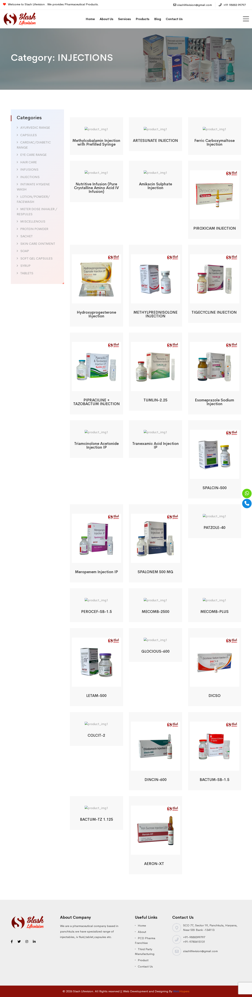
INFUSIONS (29, 169)
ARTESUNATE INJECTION (155, 140)
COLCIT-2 (96, 735)
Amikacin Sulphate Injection (155, 186)
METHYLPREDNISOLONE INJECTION (155, 314)
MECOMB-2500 (155, 611)
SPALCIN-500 (215, 488)
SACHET (26, 236)
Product (143, 960)
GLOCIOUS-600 (155, 651)
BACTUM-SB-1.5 (214, 779)
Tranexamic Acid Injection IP (155, 445)
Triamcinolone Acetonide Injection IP (96, 445)
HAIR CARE (28, 162)
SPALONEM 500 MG (155, 572)
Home (90, 19)
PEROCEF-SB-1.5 (96, 611)
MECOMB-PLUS (214, 611)
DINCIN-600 (156, 779)
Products (142, 19)
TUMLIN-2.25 (155, 400)
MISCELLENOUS (32, 221)
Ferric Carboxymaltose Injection (214, 142)
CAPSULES (28, 135)
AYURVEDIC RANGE (35, 128)
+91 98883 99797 (234, 5)
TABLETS (26, 273)
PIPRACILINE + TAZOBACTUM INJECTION (96, 402)
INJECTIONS (30, 177)
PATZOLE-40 (214, 527)
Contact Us (174, 19)
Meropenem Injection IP (96, 572)
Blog (157, 19)
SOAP (24, 251)
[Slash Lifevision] (19, 19)
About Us (106, 19)
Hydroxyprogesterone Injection (96, 314)
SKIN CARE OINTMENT (37, 244)
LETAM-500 (96, 695)
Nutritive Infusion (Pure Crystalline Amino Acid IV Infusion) (96, 188)
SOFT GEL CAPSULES (36, 258)
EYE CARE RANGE (33, 155)
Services (124, 19)
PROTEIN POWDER (34, 229)
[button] (91, 127)
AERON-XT (155, 863)
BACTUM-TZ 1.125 (96, 819)
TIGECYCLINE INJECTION (215, 312)
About (142, 932)
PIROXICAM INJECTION (214, 228)
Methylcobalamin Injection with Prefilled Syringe (96, 142)
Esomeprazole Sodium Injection (214, 402)
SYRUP (25, 266)
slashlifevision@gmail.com (194, 5)
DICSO (214, 695)
